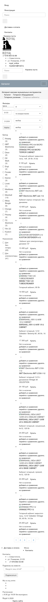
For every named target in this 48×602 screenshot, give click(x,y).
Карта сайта (18, 600)
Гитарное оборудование (23, 94)
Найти (6, 127)
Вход (6, 5)
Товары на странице (22, 103)
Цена (16, 110)
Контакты (8, 32)
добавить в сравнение (28, 137)
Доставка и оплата (12, 27)
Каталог (7, 94)
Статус (17, 117)
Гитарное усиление (12, 97)
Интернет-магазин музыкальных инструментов (21, 92)
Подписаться (11, 575)
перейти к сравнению (28, 139)
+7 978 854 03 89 (10, 55)
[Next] (37, 539)
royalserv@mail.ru (16, 65)
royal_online (14, 63)
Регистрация (9, 10)
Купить (32, 163)
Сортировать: (20, 124)
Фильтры (6, 103)
